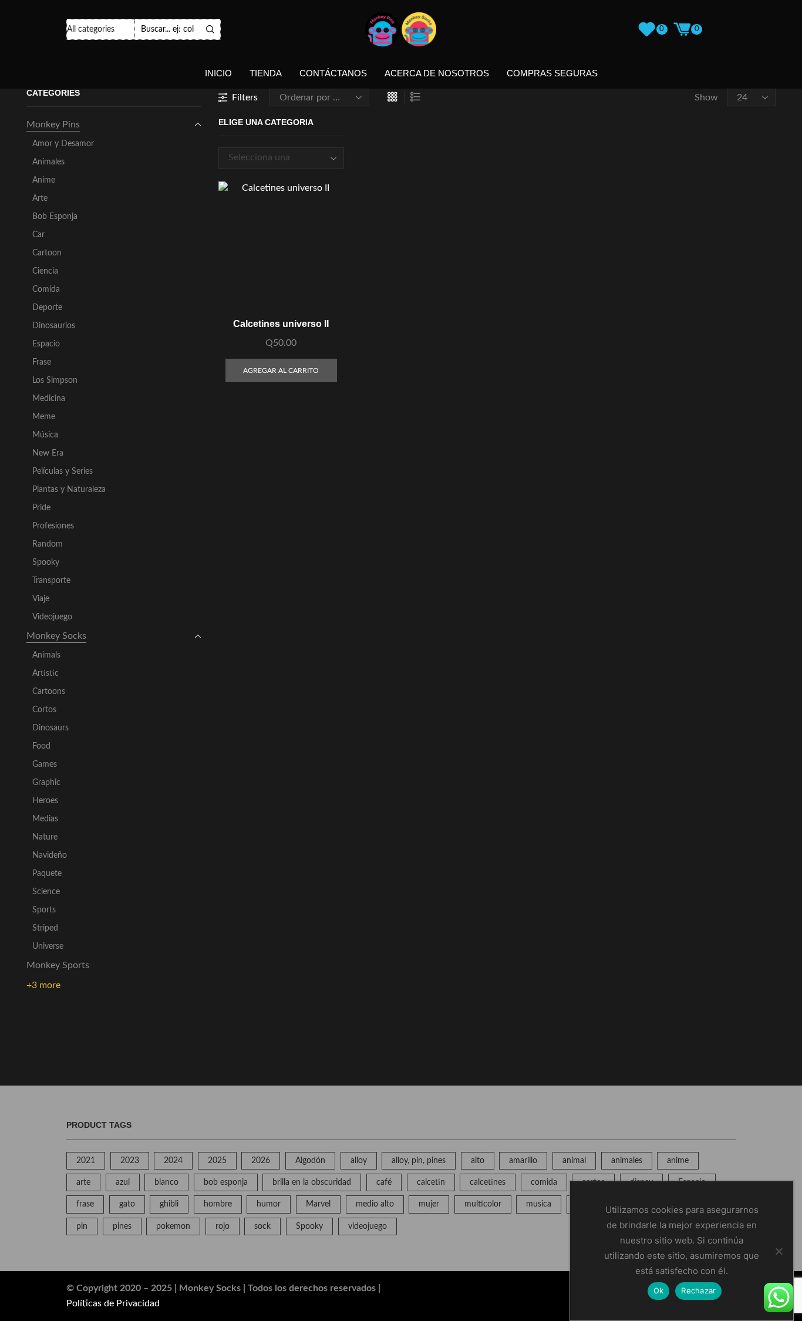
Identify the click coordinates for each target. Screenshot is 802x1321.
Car (38, 235)
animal (574, 1161)
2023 (129, 1161)
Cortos (44, 710)
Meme (43, 417)
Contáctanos (333, 73)
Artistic (45, 673)
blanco (166, 1182)
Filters (245, 97)
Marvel (318, 1204)
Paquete (47, 874)
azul (123, 1182)
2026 (260, 1161)
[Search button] (210, 29)
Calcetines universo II (281, 324)
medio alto (375, 1204)
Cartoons (48, 692)
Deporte (47, 308)
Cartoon (47, 253)
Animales (48, 162)
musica (538, 1204)
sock (262, 1226)
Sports (44, 910)
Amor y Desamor (63, 144)
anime (678, 1161)
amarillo (523, 1161)
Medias (45, 819)
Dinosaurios (53, 326)
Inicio (218, 73)
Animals (46, 655)
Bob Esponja (54, 217)
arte (83, 1182)
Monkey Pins (53, 124)
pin (81, 1226)
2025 (217, 1161)
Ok (658, 1290)
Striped (45, 928)
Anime (43, 180)
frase (85, 1204)
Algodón (310, 1161)
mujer (429, 1204)
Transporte (51, 581)
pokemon (173, 1226)
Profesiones (53, 526)
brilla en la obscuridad (311, 1182)
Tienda (266, 73)
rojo (222, 1226)
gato (127, 1204)
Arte (40, 198)
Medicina (48, 399)
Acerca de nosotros (437, 73)
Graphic (46, 783)
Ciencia (45, 271)
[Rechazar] (778, 1251)
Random (47, 544)
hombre (218, 1204)
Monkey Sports (57, 965)
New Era (47, 453)
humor (269, 1204)
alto (477, 1161)
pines (122, 1226)
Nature (45, 837)
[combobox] (281, 158)
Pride (41, 508)
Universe (47, 946)
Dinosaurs (50, 728)
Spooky (45, 562)
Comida (46, 289)
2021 (85, 1161)
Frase (41, 362)
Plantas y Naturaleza (69, 490)
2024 (173, 1161)
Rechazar (698, 1290)
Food (41, 746)
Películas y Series (62, 471)
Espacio (46, 344)
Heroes (45, 801)
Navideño (49, 855)
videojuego (367, 1226)
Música (45, 435)
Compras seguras (552, 73)
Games (44, 764)
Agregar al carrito (322, 257)
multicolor (482, 1204)
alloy (359, 1161)
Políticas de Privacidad (113, 1303)
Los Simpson (54, 380)
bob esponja (226, 1182)
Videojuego (52, 617)
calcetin (431, 1182)
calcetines (488, 1182)
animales (626, 1161)
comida (544, 1182)
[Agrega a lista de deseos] (322, 283)
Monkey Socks (56, 636)
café (384, 1182)
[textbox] (272, 167)
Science (46, 892)
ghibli (169, 1204)
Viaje (40, 599)
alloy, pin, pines (419, 1161)
